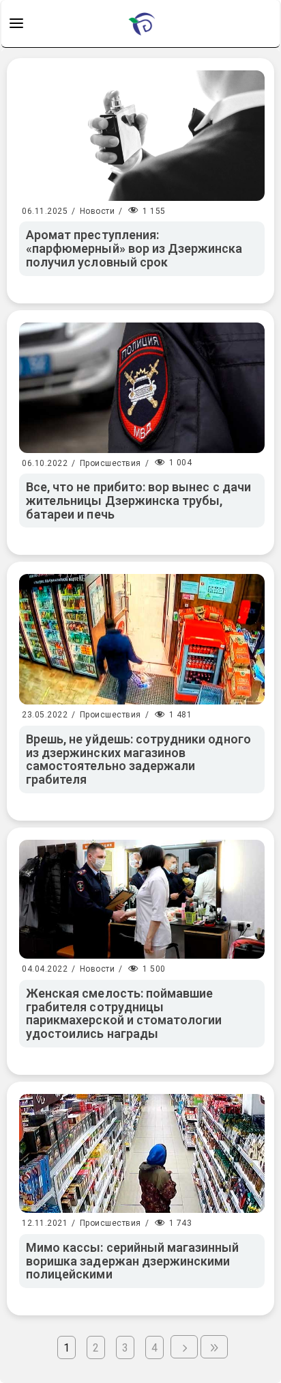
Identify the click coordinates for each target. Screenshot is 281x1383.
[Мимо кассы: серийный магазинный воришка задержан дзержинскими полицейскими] (142, 1153)
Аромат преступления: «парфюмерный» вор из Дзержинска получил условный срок (134, 248)
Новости (97, 211)
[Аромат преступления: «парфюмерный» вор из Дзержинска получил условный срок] (142, 135)
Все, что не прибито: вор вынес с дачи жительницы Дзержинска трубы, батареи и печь (138, 500)
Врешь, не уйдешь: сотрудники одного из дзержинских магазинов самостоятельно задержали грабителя (138, 759)
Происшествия (110, 463)
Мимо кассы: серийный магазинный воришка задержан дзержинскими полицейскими (132, 1261)
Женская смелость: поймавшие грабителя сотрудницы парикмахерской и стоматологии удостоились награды (124, 1013)
